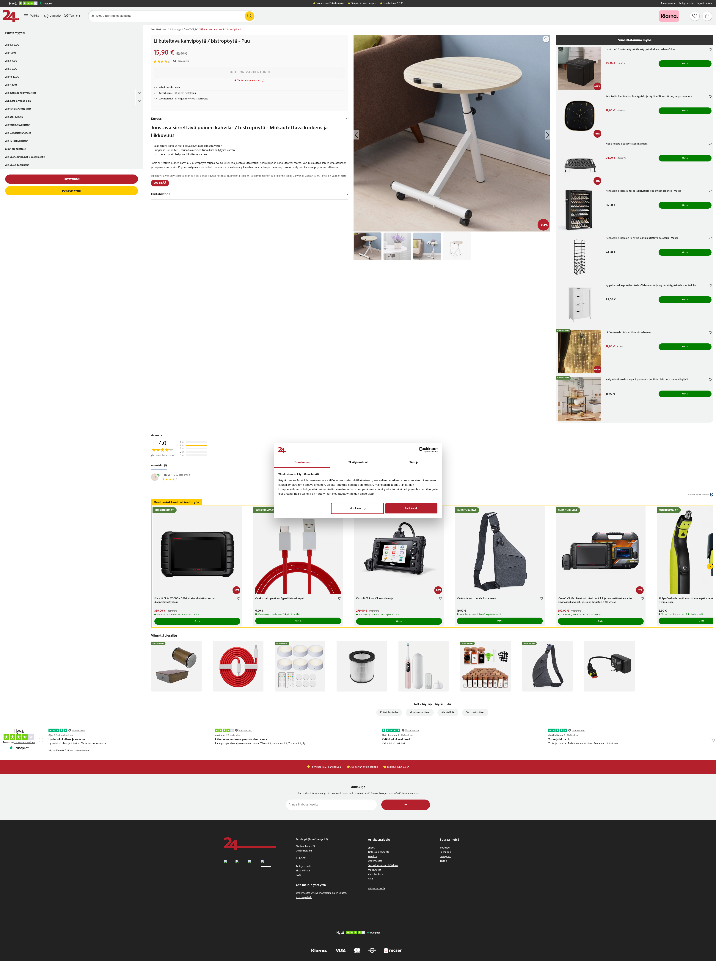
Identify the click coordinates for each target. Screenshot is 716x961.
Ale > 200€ (11, 85)
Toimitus (372, 856)
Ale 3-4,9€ (11, 61)
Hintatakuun (72, 179)
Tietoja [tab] (413, 462)
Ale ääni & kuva (14, 117)
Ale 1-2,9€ (10, 53)
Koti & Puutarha (389, 712)
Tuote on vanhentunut (249, 72)
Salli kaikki (411, 508)
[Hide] (347, 119)
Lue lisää (160, 183)
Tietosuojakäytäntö (379, 852)
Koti (165, 29)
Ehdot (371, 848)
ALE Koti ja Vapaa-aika (18, 101)
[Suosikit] (694, 16)
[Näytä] (347, 194)
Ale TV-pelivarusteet (16, 141)
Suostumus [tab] (302, 462)
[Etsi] (249, 16)
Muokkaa (355, 508)
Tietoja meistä (686, 3)
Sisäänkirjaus (303, 871)
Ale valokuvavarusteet (17, 125)
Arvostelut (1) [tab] (159, 465)
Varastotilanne (376, 874)
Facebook (445, 852)
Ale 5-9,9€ (11, 69)
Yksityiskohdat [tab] (358, 462)
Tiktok (443, 861)
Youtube (445, 848)
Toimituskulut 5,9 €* (393, 3)
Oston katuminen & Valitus (383, 865)
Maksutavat (374, 870)
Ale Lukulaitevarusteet (18, 133)
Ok (405, 805)
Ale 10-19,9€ (12, 77)
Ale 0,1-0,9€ (12, 45)
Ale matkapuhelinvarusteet (20, 93)
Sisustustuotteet (475, 712)
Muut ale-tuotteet (15, 149)
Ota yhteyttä (375, 861)
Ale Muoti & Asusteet (17, 165)
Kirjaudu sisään (704, 3)
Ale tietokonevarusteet (18, 109)
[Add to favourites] (546, 39)
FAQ (298, 875)
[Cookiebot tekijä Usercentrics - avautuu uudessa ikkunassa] (421, 450)
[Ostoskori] (707, 16)
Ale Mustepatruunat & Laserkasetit (25, 157)
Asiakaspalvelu (668, 3)
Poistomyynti (15, 33)
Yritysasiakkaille (376, 888)
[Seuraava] (710, 566)
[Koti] (11, 16)
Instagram (445, 856)
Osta (685, 64)
